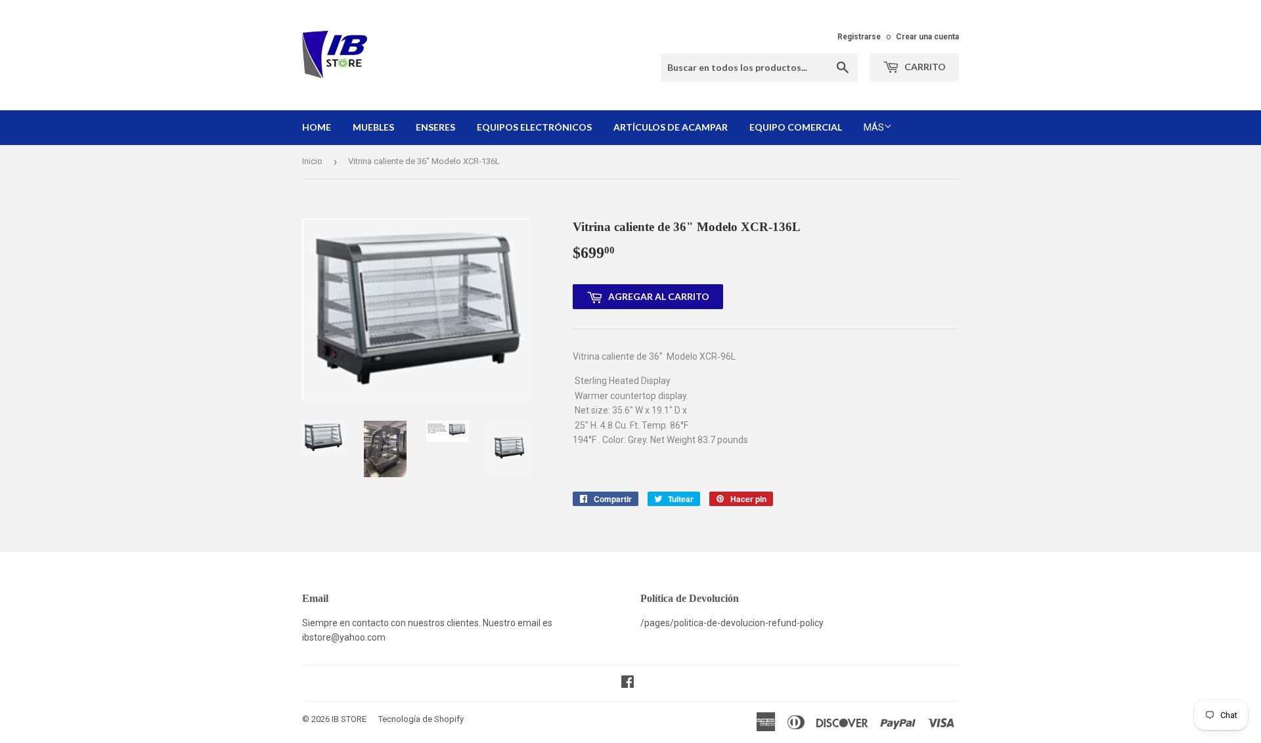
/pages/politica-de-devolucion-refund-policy (732, 623)
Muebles (373, 127)
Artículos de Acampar (670, 127)
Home (316, 127)
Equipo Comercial (795, 127)
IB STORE (349, 719)
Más (874, 127)
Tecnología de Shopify (421, 719)
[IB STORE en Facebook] (627, 683)
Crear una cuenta (927, 36)
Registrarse (859, 36)
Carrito (924, 66)
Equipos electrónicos (534, 127)
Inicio (312, 161)
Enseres (435, 127)
